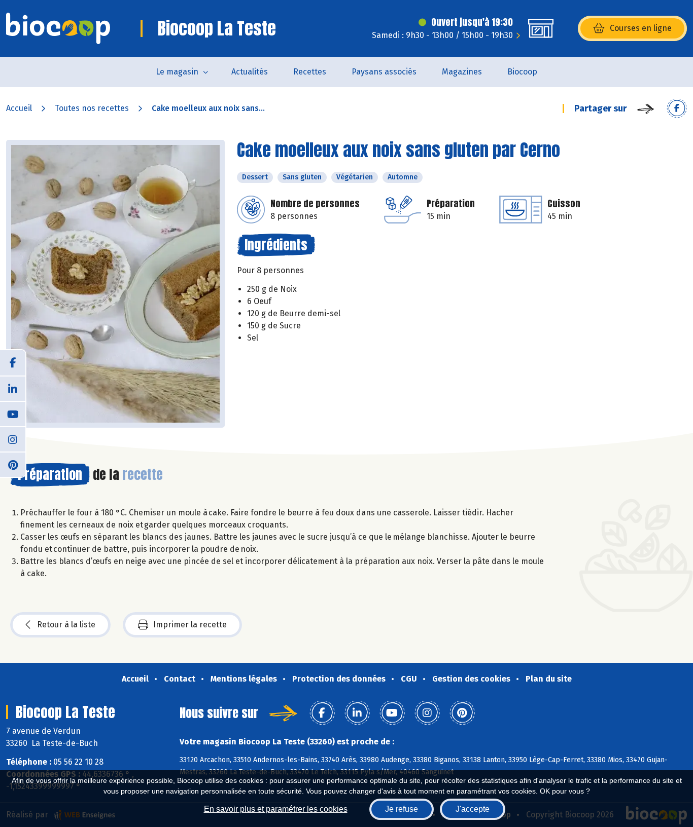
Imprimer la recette (190, 624)
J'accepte (473, 809)
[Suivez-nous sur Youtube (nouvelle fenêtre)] (12, 413)
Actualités (249, 72)
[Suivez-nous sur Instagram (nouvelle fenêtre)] (12, 439)
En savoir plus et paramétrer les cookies (276, 809)
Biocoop (522, 72)
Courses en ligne (641, 28)
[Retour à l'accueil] (58, 28)
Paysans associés (384, 72)
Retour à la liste (66, 624)
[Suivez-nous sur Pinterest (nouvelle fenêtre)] (12, 464)
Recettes (309, 72)
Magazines (462, 72)
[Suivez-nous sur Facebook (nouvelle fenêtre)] (12, 362)
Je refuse (401, 809)
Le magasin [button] (177, 72)
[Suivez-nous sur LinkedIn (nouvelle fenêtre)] (12, 388)
